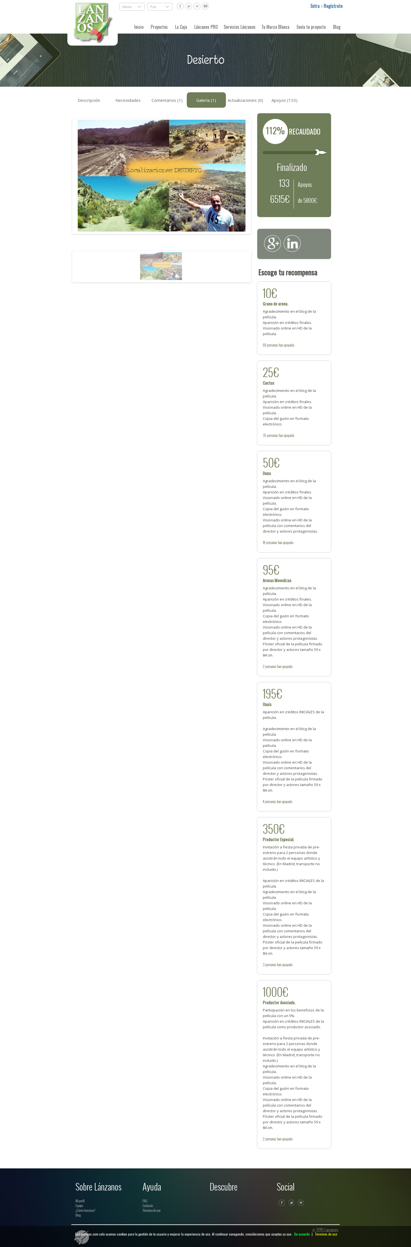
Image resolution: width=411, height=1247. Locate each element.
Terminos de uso (326, 1234)
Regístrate (333, 6)
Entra (316, 6)
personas (272, 345)
